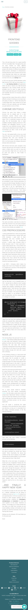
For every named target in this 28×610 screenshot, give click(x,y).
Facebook (5, 587)
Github (18, 587)
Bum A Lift (16, 494)
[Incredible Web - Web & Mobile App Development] (4, 1)
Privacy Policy (14, 578)
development (10, 54)
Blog (3, 7)
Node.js (4, 339)
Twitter (12, 587)
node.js (4, 393)
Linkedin (24, 587)
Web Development (14, 564)
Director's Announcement (14, 582)
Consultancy (14, 568)
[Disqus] (14, 541)
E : (14, 603)
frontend (16, 54)
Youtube (15, 589)
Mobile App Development (14, 566)
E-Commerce (14, 572)
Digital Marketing (14, 570)
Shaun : (14, 601)
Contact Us (14, 580)
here (21, 227)
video (3, 131)
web (20, 54)
